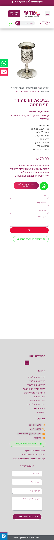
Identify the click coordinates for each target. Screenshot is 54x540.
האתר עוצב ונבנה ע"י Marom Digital (26, 537)
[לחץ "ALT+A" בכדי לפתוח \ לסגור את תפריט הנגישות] (3, 536)
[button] (47, 13)
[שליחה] (29, 230)
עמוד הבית (44, 88)
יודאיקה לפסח (32, 115)
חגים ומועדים (31, 88)
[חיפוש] (17, 23)
